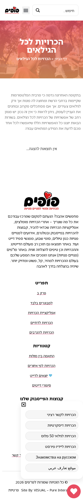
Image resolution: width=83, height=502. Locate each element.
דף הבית (60, 58)
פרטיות (13, 490)
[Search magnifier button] (38, 10)
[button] (26, 10)
